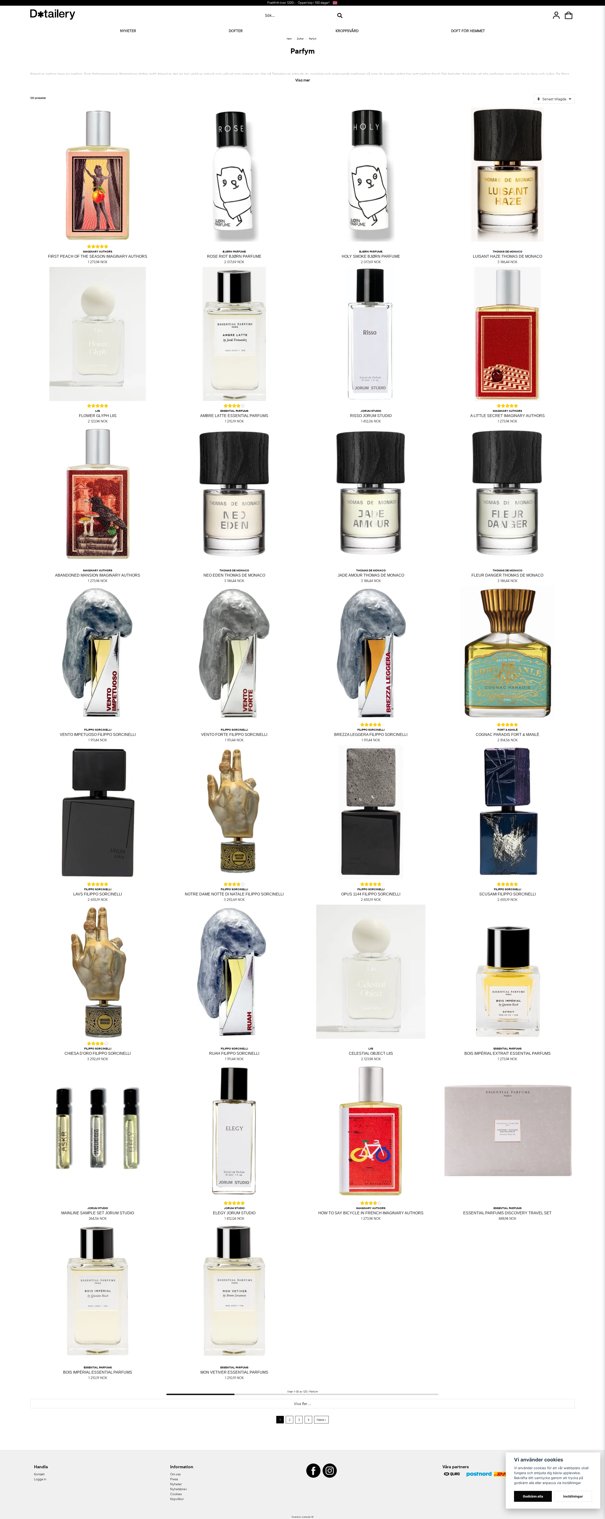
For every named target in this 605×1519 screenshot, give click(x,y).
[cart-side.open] (568, 15)
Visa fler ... (302, 1403)
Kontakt (39, 1474)
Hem (289, 38)
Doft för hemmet (468, 30)
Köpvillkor (177, 1499)
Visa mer (302, 79)
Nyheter (128, 30)
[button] (335, 3)
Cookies (176, 1494)
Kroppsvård (347, 30)
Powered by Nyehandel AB (302, 1517)
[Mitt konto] (556, 15)
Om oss (175, 1474)
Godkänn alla (533, 1496)
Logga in (40, 1479)
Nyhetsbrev (178, 1489)
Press (174, 1479)
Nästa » (321, 1420)
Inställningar (573, 1496)
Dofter (236, 30)
